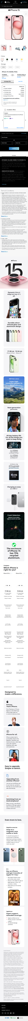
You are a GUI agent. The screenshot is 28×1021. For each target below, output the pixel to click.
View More (6, 127)
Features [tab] (14, 155)
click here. (5, 100)
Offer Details (4, 78)
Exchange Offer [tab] (7, 81)
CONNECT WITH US (6, 1010)
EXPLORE (3, 1005)
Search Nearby (23, 133)
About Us (3, 1007)
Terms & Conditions (20, 127)
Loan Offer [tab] (20, 81)
